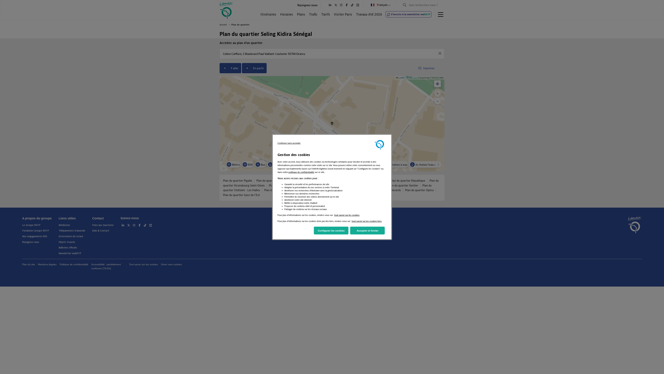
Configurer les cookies (331, 230)
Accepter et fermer (367, 230)
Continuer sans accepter (289, 143)
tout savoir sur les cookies (346, 215)
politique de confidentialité (301, 172)
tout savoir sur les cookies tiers (367, 221)
